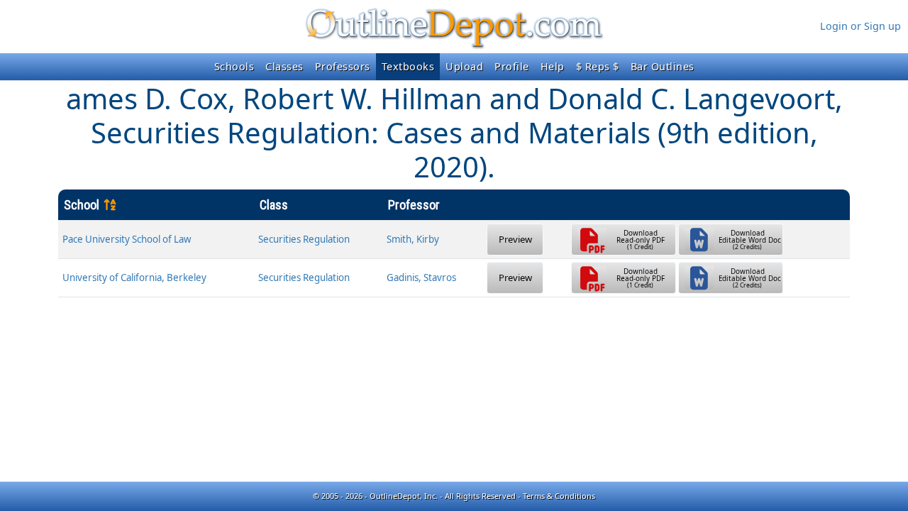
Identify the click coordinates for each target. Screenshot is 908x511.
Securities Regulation (304, 239)
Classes (284, 66)
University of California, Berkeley (134, 277)
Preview (515, 239)
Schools (234, 66)
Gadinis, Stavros (421, 277)
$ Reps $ (597, 66)
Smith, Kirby (413, 239)
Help (553, 66)
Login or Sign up (860, 26)
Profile (511, 66)
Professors (342, 66)
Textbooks (408, 66)
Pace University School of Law (126, 239)
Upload (464, 66)
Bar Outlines (662, 66)
